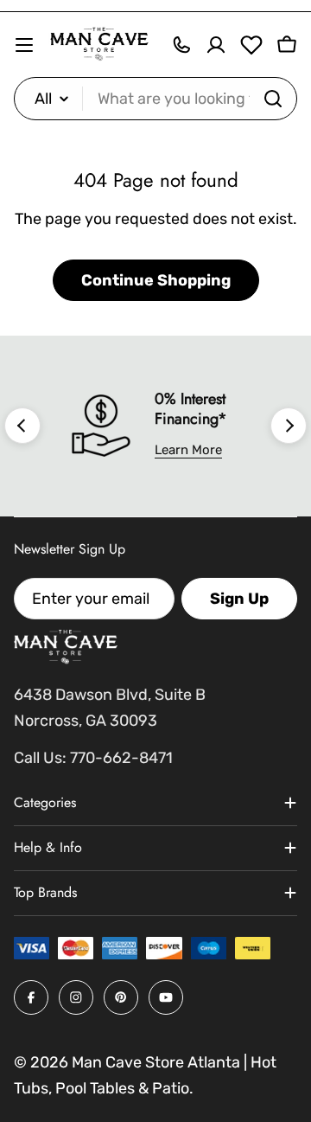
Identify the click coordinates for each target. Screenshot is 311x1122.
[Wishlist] (251, 45)
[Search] (273, 98)
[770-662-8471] (181, 45)
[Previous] (22, 425)
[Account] (216, 45)
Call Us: (40, 757)
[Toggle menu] (24, 45)
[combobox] (155, 98)
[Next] (288, 425)
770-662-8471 (121, 757)
